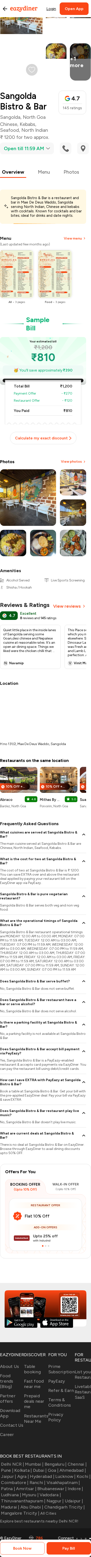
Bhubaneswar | (51, 1488)
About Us (9, 1366)
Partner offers (8, 1398)
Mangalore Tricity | (20, 1513)
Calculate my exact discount (41, 438)
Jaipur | (8, 1476)
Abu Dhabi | (31, 1507)
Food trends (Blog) (6, 1381)
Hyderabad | (42, 1476)
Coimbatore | (14, 1482)
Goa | (53, 1470)
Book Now (22, 1548)
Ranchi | (37, 1482)
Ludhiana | (11, 1494)
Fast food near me (34, 1383)
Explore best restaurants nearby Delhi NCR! (39, 1521)
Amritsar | (26, 1488)
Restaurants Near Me (36, 1418)
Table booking (32, 1369)
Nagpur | (55, 1501)
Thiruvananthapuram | (23, 1501)
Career (7, 1434)
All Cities (47, 1513)
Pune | (7, 1470)
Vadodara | (50, 1494)
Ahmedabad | (72, 1470)
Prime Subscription (61, 1369)
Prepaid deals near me (34, 1401)
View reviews (67, 606)
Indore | (75, 1488)
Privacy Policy (55, 1417)
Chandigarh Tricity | (64, 1507)
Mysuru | (30, 1494)
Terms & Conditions (59, 1402)
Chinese (8, 124)
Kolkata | (23, 1470)
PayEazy (56, 1381)
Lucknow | (65, 1476)
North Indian (34, 130)
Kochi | (84, 1476)
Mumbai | (34, 1464)
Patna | (8, 1488)
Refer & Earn (61, 1390)
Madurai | (10, 1507)
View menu (73, 238)
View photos (71, 461)
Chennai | (77, 1464)
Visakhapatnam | (63, 1482)
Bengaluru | (55, 1464)
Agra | (23, 1476)
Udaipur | (74, 1501)
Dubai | (40, 1470)
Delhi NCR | (12, 1464)
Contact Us (12, 1425)
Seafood (9, 130)
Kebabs (27, 124)
